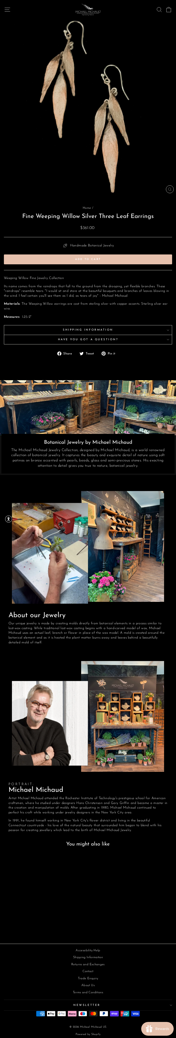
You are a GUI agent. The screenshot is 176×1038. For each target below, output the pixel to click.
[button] (9, 519)
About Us (88, 985)
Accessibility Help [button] (88, 950)
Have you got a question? (88, 339)
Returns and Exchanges (88, 964)
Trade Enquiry (88, 978)
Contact (88, 971)
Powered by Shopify (88, 1034)
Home (87, 207)
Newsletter (86, 1005)
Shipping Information (88, 330)
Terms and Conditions (88, 992)
